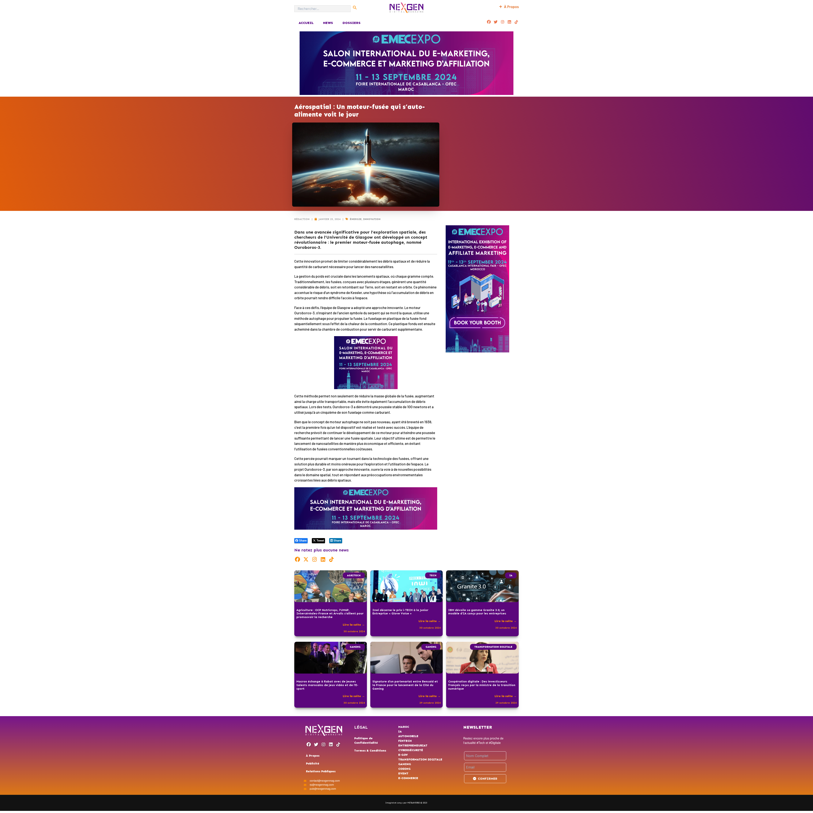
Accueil (306, 23)
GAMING (355, 646)
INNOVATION (371, 219)
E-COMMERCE (408, 778)
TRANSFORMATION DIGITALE (493, 646)
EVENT (403, 773)
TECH (432, 575)
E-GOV (403, 755)
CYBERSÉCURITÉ (410, 750)
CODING (404, 769)
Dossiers (352, 23)
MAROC (403, 727)
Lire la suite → (354, 624)
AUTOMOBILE (408, 736)
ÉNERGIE (356, 219)
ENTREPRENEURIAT (412, 745)
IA (510, 575)
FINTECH (405, 741)
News (328, 23)
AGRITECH (354, 575)
